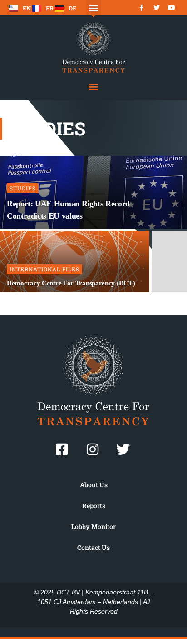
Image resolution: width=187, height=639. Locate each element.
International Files (44, 269)
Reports (93, 505)
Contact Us (93, 547)
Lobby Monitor (93, 526)
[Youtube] (171, 7)
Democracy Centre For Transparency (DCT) (71, 283)
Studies (23, 188)
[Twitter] (156, 7)
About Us (94, 484)
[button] (93, 7)
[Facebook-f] (141, 7)
